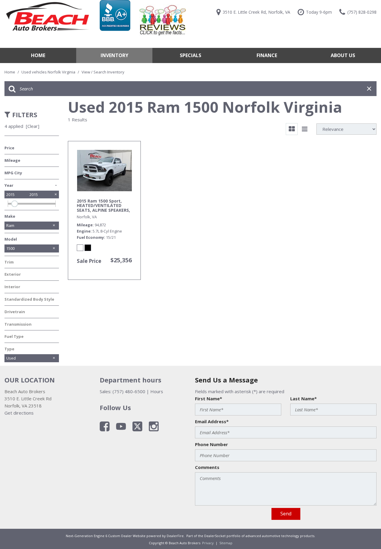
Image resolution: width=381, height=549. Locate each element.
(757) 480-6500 (129, 391)
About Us (343, 55)
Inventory (114, 55)
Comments (207, 467)
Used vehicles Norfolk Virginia (48, 72)
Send (285, 513)
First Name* (208, 398)
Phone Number (211, 444)
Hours (156, 391)
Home (38, 55)
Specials (190, 55)
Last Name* (303, 398)
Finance (267, 55)
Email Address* (212, 421)
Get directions (19, 413)
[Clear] (32, 126)
